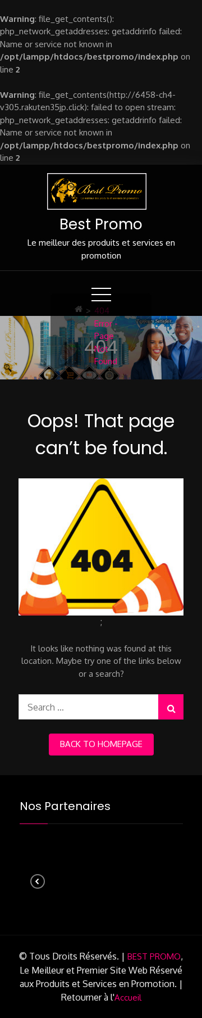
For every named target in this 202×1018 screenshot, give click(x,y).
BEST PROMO (154, 956)
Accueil (127, 997)
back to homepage (101, 744)
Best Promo (101, 224)
